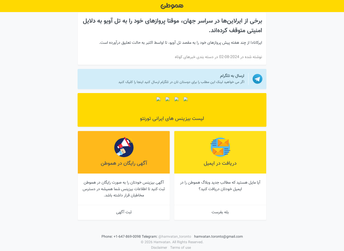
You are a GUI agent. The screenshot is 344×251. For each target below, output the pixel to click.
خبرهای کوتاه (185, 57)
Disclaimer (159, 248)
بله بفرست (220, 212)
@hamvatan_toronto (174, 237)
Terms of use (180, 248)
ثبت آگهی (124, 212)
